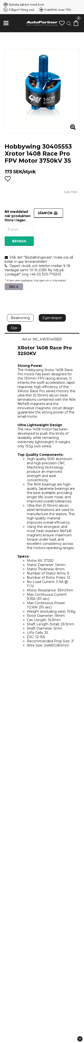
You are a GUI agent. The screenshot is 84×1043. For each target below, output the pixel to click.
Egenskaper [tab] (52, 318)
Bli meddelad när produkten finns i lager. (18, 216)
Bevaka (19, 241)
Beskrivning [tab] (20, 318)
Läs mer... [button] (71, 192)
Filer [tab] (14, 328)
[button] (62, 23)
